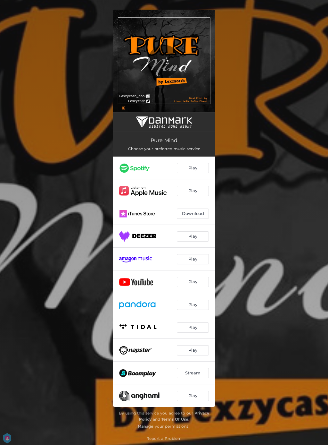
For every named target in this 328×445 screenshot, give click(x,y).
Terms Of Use (174, 419)
